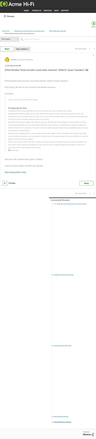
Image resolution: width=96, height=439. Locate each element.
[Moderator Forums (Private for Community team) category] (52, 204)
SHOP (56, 11)
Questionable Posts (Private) (62, 345)
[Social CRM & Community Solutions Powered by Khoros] (88, 434)
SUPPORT (65, 11)
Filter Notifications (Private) (57, 31)
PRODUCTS (36, 11)
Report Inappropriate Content (15, 172)
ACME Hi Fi (6, 31)
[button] (93, 55)
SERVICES (48, 11)
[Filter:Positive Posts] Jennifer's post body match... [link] (19, 33)
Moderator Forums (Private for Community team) (29, 31)
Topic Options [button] (22, 49)
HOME (26, 11)
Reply (86, 183)
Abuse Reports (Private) (61, 416)
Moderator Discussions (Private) (63, 275)
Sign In (94, 26)
